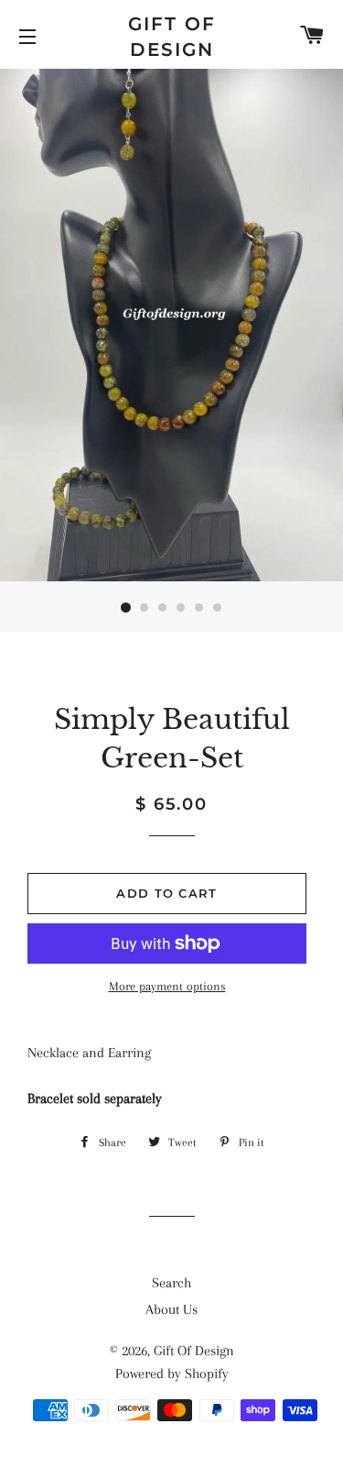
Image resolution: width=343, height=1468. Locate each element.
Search (171, 1283)
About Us (171, 1309)
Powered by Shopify (172, 1373)
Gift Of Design (172, 37)
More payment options (167, 986)
